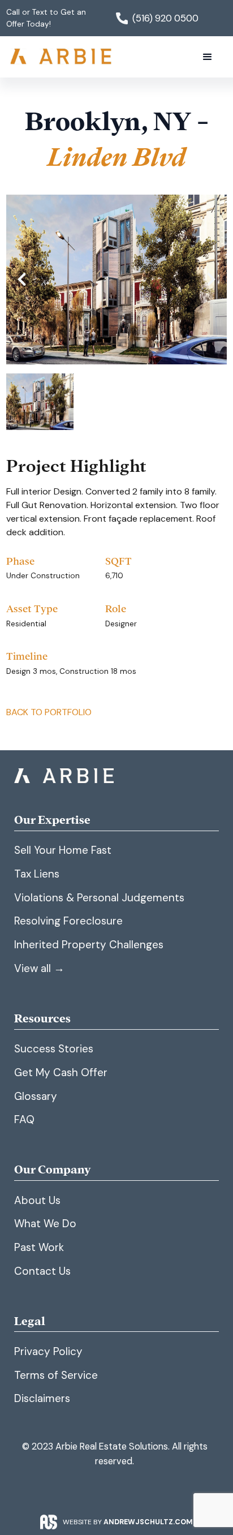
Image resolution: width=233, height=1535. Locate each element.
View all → (39, 968)
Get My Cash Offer (60, 1072)
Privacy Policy (48, 1351)
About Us (37, 1200)
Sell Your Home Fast (62, 850)
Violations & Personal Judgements (99, 898)
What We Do (45, 1223)
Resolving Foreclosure (68, 921)
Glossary (35, 1096)
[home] (62, 56)
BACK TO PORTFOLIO (49, 712)
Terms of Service (56, 1375)
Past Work (39, 1247)
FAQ (24, 1119)
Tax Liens (36, 874)
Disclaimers (42, 1398)
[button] (207, 57)
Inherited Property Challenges (88, 945)
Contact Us (42, 1271)
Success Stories (53, 1049)
